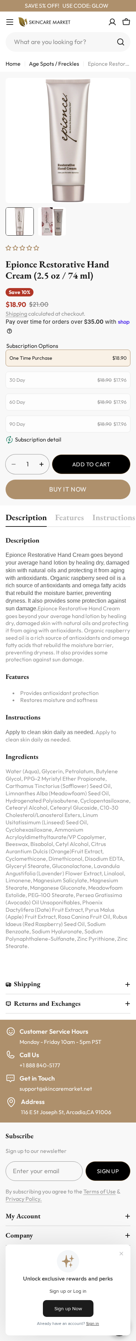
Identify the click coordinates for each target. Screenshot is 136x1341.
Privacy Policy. (24, 1198)
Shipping (16, 313)
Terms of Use (99, 1191)
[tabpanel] (68, 742)
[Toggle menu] (10, 22)
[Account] (112, 22)
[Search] (120, 42)
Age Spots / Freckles (54, 63)
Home (13, 63)
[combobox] (68, 42)
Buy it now (67, 489)
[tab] (26, 519)
